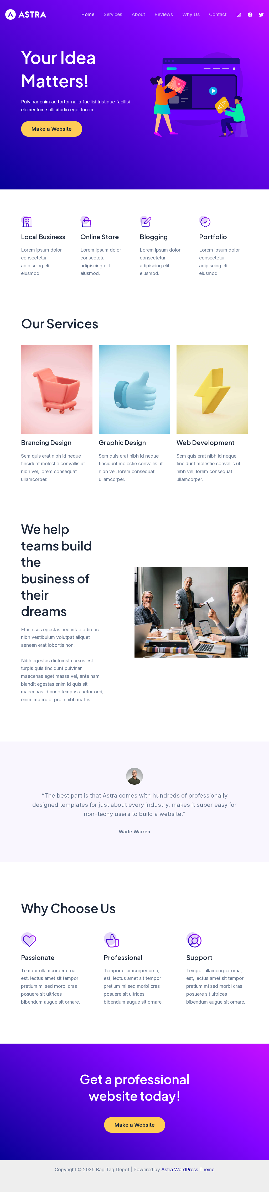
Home (87, 14)
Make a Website (52, 129)
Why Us (191, 14)
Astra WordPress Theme (187, 1169)
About (138, 14)
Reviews (163, 14)
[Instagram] (238, 14)
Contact (217, 14)
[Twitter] (261, 14)
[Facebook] (250, 14)
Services (113, 14)
